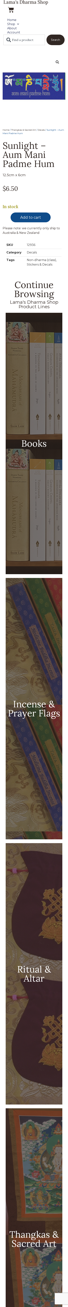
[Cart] (11, 10)
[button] (57, 62)
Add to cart (30, 217)
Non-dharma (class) (41, 260)
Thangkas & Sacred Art (23, 129)
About (12, 28)
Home (11, 20)
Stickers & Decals (39, 264)
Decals (41, 129)
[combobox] (24, 40)
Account (13, 32)
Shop (11, 24)
